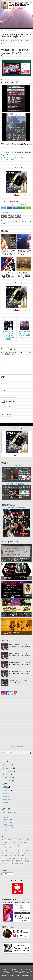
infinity (4, 845)
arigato (27, 839)
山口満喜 (11, 969)
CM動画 (14, 842)
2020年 (21, 839)
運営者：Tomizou (8, 822)
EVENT (5, 817)
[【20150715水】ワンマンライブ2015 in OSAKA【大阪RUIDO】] (16, 571)
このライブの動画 (8, 159)
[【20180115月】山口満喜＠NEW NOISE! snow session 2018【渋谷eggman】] (16, 589)
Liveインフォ (7, 777)
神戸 (12, 863)
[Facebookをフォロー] (5, 216)
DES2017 (24, 842)
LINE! (22, 205)
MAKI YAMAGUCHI (9, 812)
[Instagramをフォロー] (9, 216)
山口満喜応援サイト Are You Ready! (17, 975)
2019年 (15, 839)
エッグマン (6, 221)
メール (3, 383)
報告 (18, 858)
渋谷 (26, 221)
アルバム (4, 847)
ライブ (18, 221)
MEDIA (5, 787)
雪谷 (16, 863)
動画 (4, 793)
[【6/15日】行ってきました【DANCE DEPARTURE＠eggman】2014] (16, 208)
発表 (3, 863)
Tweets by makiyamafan (16, 746)
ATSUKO (4, 842)
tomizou (3, 223)
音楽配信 (6, 802)
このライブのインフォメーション (13, 157)
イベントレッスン (20, 847)
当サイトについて (9, 819)
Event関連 (9, 771)
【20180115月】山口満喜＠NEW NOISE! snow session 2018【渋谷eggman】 (15, 596)
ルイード (23, 855)
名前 (3, 377)
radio (8, 845)
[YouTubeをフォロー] (12, 216)
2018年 (10, 839)
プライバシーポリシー (10, 828)
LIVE (4, 815)
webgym (18, 845)
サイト (3, 390)
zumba (24, 845)
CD (9, 842)
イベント (11, 847)
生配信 (27, 861)
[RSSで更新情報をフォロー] (19, 216)
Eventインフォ (8, 768)
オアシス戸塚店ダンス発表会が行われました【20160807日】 (15, 633)
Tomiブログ (26, 41)
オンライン (19, 850)
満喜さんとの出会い (9, 825)
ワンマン (4, 858)
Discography (7, 765)
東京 (22, 221)
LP (4, 784)
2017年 (4, 839)
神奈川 (8, 863)
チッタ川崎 (27, 850)
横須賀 (18, 861)
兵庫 (10, 858)
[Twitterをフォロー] (2, 216)
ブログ (12, 221)
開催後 (3, 43)
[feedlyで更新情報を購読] (16, 216)
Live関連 (9, 781)
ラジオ (17, 855)
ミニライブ (5, 855)
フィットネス (6, 853)
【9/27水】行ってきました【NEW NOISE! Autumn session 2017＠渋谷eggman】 (14, 559)
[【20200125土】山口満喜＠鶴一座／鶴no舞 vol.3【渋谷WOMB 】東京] (16, 607)
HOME (5, 969)
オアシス (12, 850)
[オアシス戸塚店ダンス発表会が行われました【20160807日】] (16, 626)
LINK (4, 830)
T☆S (13, 845)
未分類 (5, 796)
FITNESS (6, 774)
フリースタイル (15, 853)
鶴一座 (21, 863)
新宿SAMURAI (6, 861)
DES (19, 842)
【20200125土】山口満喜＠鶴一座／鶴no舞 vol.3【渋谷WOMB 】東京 (15, 614)
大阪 (22, 858)
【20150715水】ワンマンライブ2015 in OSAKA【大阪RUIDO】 (16, 578)
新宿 (26, 858)
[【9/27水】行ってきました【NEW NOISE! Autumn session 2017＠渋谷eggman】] (16, 552)
